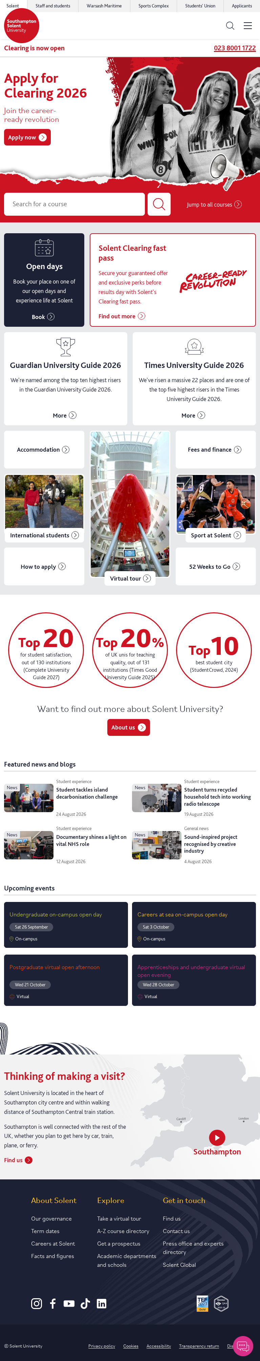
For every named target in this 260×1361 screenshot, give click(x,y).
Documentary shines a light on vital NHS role (91, 840)
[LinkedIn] (101, 1307)
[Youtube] (69, 1307)
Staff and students (53, 5)
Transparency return (199, 1345)
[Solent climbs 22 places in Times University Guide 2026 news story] (194, 378)
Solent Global (179, 1264)
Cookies (130, 1345)
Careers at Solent (53, 1243)
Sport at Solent (211, 535)
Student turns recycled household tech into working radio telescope (217, 796)
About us (123, 727)
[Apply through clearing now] (172, 280)
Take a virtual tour (119, 1218)
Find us (13, 1160)
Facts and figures (52, 1255)
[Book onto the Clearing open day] (44, 279)
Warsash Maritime (104, 5)
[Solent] (21, 25)
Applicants (242, 5)
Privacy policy (101, 1345)
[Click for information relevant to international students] (44, 508)
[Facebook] (52, 1307)
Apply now (22, 137)
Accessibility (159, 1345)
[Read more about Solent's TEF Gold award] (203, 1305)
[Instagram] (36, 1307)
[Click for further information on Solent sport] (216, 508)
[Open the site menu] (248, 25)
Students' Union (200, 5)
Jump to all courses (209, 204)
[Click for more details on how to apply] (44, 566)
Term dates (45, 1230)
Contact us (176, 1230)
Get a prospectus (118, 1243)
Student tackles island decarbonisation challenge (87, 793)
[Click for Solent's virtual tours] (130, 508)
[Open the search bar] (230, 25)
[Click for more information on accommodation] (44, 450)
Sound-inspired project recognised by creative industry (210, 844)
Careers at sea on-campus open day (182, 914)
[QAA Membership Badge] (221, 1305)
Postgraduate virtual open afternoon (54, 966)
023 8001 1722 (235, 48)
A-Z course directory (123, 1230)
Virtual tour (125, 578)
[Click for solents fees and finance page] (216, 450)
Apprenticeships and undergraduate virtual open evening (191, 970)
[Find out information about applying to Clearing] (65, 378)
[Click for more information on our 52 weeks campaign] (216, 566)
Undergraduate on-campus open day (55, 914)
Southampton (217, 1151)
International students (39, 535)
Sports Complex (153, 5)
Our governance (51, 1218)
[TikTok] (85, 1307)
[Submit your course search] (159, 204)
